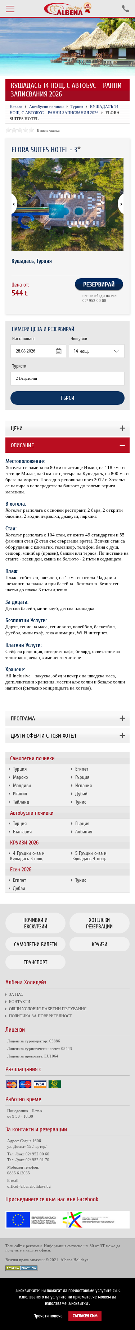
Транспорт (35, 962)
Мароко (20, 777)
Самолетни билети (35, 944)
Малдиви (22, 785)
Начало (16, 106)
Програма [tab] (23, 718)
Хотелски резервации (99, 923)
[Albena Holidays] (67, 8)
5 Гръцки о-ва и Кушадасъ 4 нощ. (89, 856)
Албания (83, 831)
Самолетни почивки (32, 758)
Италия (20, 793)
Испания (83, 785)
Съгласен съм (85, 1316)
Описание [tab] (22, 445)
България (22, 831)
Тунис (80, 802)
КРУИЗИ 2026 (24, 842)
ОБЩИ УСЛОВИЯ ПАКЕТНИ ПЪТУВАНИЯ (47, 1009)
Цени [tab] (17, 428)
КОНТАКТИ (19, 1001)
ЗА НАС (16, 994)
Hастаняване (24, 339)
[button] (117, 204)
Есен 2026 (20, 869)
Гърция (82, 777)
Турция (20, 769)
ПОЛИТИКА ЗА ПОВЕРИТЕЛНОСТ (40, 1016)
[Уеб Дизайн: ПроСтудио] (21, 1269)
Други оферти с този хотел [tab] (43, 735)
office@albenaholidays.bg (29, 1186)
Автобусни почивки (32, 813)
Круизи (99, 944)
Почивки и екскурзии (35, 923)
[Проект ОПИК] (67, 1227)
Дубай (81, 793)
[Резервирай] (99, 289)
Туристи (19, 366)
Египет (81, 769)
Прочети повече (48, 1316)
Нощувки (79, 339)
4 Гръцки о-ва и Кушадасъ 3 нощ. (27, 856)
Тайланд (21, 802)
